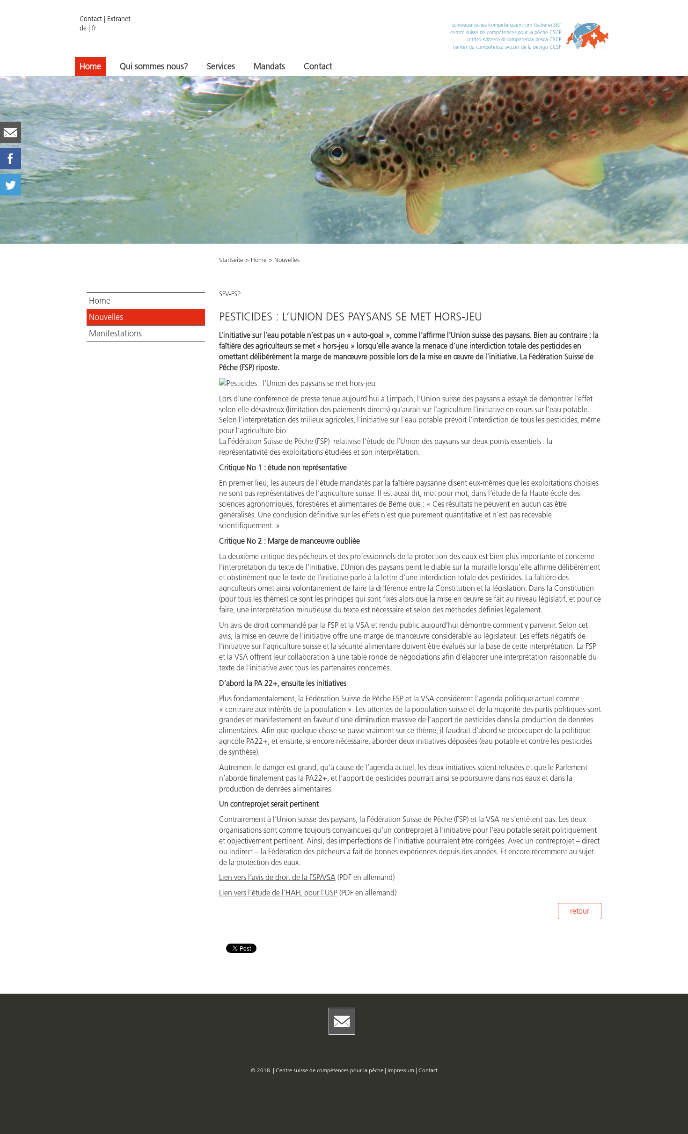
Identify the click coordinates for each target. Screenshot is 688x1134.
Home (90, 66)
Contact (91, 19)
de (83, 28)
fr (94, 28)
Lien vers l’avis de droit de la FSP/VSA (277, 877)
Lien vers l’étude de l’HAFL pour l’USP (278, 892)
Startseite (231, 259)
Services (221, 66)
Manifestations (115, 333)
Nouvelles (106, 317)
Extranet (119, 19)
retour (579, 911)
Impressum (402, 1070)
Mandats (269, 66)
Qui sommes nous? (154, 66)
